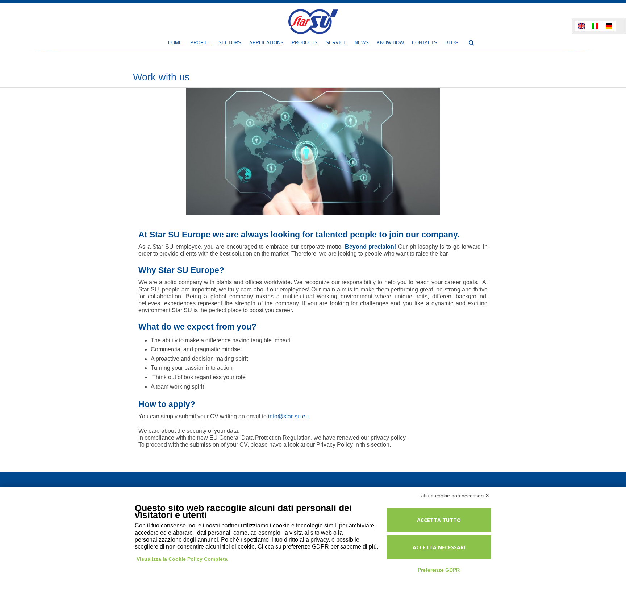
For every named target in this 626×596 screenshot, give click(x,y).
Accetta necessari (439, 547)
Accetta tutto (439, 520)
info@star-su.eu (288, 416)
